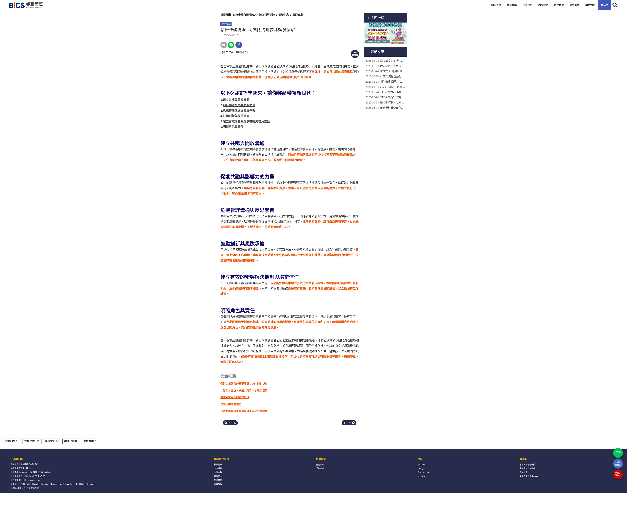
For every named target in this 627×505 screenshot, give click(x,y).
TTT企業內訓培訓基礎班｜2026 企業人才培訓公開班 (385, 92)
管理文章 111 (32, 441)
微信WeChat (423, 472)
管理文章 (297, 14)
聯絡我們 (590, 4)
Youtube (421, 476)
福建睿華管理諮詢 (527, 468)
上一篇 (231, 423)
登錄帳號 (35, 488)
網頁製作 (21, 488)
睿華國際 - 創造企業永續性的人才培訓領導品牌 (247, 14)
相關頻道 (321, 459)
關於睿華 (496, 4)
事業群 (523, 459)
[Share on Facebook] (238, 45)
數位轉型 (559, 4)
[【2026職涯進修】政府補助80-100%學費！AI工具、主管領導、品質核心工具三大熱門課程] (385, 33)
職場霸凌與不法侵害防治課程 (385, 60)
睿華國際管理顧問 (527, 465)
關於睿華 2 (89, 441)
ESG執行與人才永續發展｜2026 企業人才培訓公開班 (385, 102)
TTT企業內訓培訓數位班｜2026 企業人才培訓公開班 (385, 97)
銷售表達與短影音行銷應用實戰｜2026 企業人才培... (385, 81)
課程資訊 (320, 468)
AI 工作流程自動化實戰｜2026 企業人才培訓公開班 (385, 76)
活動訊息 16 (12, 441)
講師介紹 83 (71, 441)
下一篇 (347, 423)
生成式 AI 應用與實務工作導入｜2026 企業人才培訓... (385, 71)
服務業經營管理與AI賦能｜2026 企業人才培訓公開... (385, 107)
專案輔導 (512, 4)
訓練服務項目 (221, 459)
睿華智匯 (523, 472)
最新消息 (283, 14)
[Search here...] (615, 5)
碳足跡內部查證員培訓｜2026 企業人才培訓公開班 (385, 66)
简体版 (604, 4)
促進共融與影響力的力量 (239, 105)
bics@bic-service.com (30, 480)
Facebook (422, 465)
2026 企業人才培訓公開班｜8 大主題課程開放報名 (385, 87)
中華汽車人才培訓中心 (529, 476)
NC (28, 488)
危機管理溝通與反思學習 (239, 110)
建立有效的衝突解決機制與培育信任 (246, 121)
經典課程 (574, 4)
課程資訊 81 (52, 441)
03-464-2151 (26, 472)
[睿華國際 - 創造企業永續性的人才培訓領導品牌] (26, 5)
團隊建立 (543, 4)
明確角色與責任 (233, 126)
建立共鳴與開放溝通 (236, 100)
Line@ (421, 468)
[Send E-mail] (223, 45)
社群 (420, 459)
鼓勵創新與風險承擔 (236, 116)
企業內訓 (527, 4)
